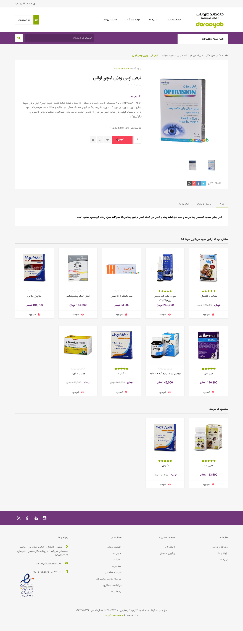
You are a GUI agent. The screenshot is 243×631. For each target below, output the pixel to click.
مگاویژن (122, 374)
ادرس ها (117, 553)
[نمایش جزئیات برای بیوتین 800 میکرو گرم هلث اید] (165, 345)
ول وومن (208, 374)
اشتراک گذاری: (214, 183)
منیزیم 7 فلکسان (208, 296)
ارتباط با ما (223, 553)
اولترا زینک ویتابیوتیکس (78, 296)
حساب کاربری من (23, 4)
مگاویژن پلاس (34, 296)
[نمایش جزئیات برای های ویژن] (208, 437)
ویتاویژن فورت (78, 374)
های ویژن (208, 466)
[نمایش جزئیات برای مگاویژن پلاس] (34, 267)
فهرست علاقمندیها (113, 572)
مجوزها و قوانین (220, 547)
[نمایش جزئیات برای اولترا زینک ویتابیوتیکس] (78, 267)
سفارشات (117, 560)
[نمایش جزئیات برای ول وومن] (208, 345)
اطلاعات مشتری (114, 547)
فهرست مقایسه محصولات (109, 579)
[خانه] (226, 55)
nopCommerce (114, 615)
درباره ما (224, 560)
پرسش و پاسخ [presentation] (204, 204)
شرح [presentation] (222, 204)
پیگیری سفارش (167, 553)
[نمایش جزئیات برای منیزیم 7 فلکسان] (208, 267)
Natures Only (121, 69)
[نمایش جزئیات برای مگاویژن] (121, 345)
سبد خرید (117, 566)
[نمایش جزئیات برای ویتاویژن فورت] (78, 345)
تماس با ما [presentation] (184, 204)
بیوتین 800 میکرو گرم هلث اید (165, 374)
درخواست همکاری (112, 585)
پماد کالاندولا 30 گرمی (122, 296)
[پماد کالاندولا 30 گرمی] (121, 267)
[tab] (222, 204)
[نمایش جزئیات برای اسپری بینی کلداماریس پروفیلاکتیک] (165, 267)
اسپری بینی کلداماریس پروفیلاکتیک (165, 298)
